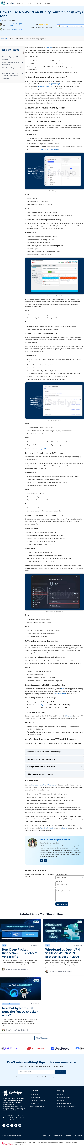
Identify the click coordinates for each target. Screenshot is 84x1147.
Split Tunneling (55, 150)
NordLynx (41, 705)
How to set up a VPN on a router (43, 449)
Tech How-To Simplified (47, 828)
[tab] (41, 1048)
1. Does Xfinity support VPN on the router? (11, 58)
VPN (29, 3)
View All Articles (42, 1038)
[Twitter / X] (45, 860)
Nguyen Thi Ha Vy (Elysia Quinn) (60, 971)
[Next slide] (81, 1048)
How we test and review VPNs (67, 1106)
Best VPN (20, 3)
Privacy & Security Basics (11, 1004)
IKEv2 (48, 86)
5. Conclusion (6, 79)
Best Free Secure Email (37, 1106)
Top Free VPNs (34, 1103)
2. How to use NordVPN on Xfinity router (10, 63)
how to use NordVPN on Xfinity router (43, 785)
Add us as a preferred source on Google (72, 25)
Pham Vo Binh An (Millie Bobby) (16, 24)
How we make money (64, 1103)
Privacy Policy (46, 1135)
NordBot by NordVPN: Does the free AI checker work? (20, 1011)
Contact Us (60, 1100)
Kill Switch (44, 150)
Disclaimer (68, 1135)
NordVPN (49, 48)
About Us (60, 1094)
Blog (55, 3)
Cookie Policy (78, 1135)
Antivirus (39, 3)
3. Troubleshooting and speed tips (11, 69)
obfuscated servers (60, 694)
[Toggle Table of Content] (21, 52)
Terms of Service (57, 1135)
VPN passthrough (54, 84)
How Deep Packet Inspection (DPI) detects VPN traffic (19, 953)
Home (2, 39)
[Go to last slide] (2, 1048)
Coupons (47, 3)
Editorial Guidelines (63, 1097)
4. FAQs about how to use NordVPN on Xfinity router (10, 74)
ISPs (62, 689)
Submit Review (62, 904)
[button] (54, 751)
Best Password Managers (38, 1100)
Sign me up (60, 1072)
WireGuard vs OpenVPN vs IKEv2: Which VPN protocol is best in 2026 (62, 953)
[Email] (41, 860)
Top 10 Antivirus (35, 1097)
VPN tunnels (69, 716)
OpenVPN (41, 86)
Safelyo (64, 828)
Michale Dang (16, 29)
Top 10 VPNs (34, 1094)
